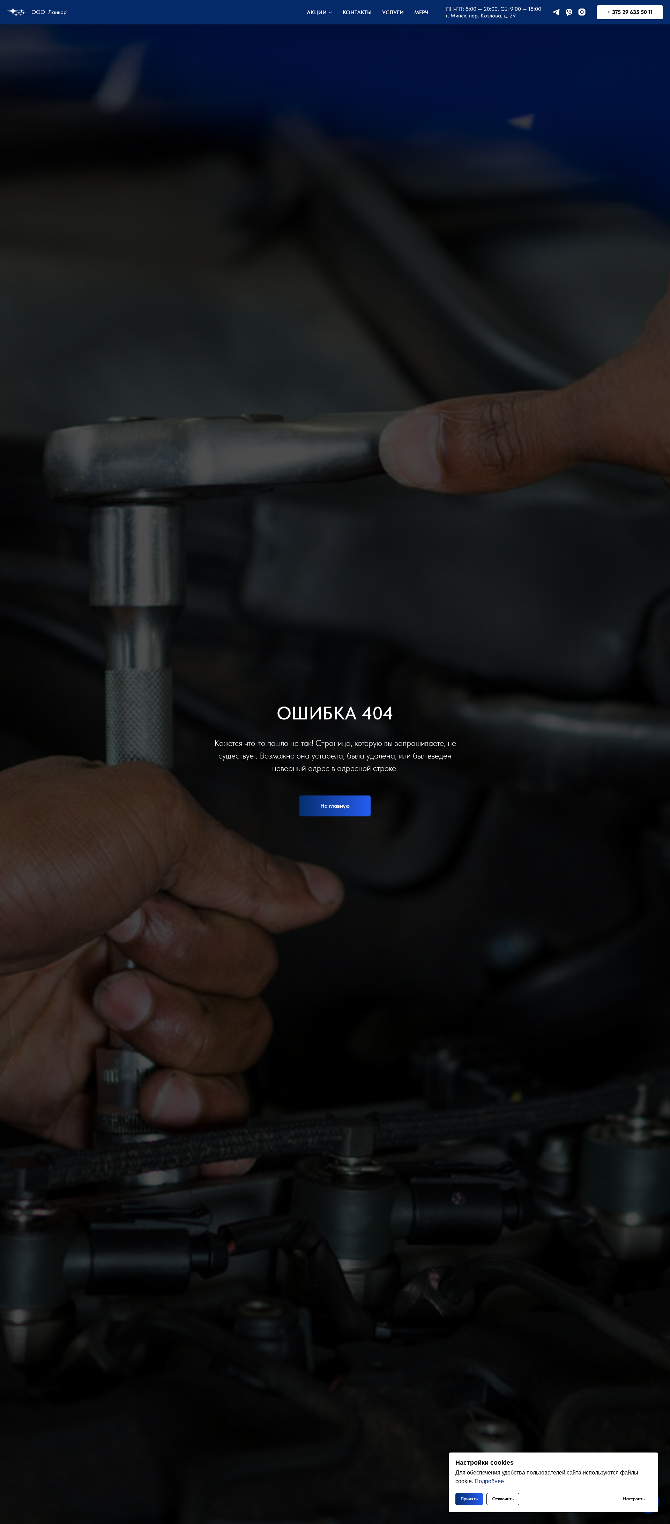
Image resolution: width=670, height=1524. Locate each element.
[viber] (569, 12)
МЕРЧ (421, 12)
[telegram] (556, 12)
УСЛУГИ (393, 12)
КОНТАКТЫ (357, 12)
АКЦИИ (317, 12)
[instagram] (582, 12)
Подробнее (489, 1481)
